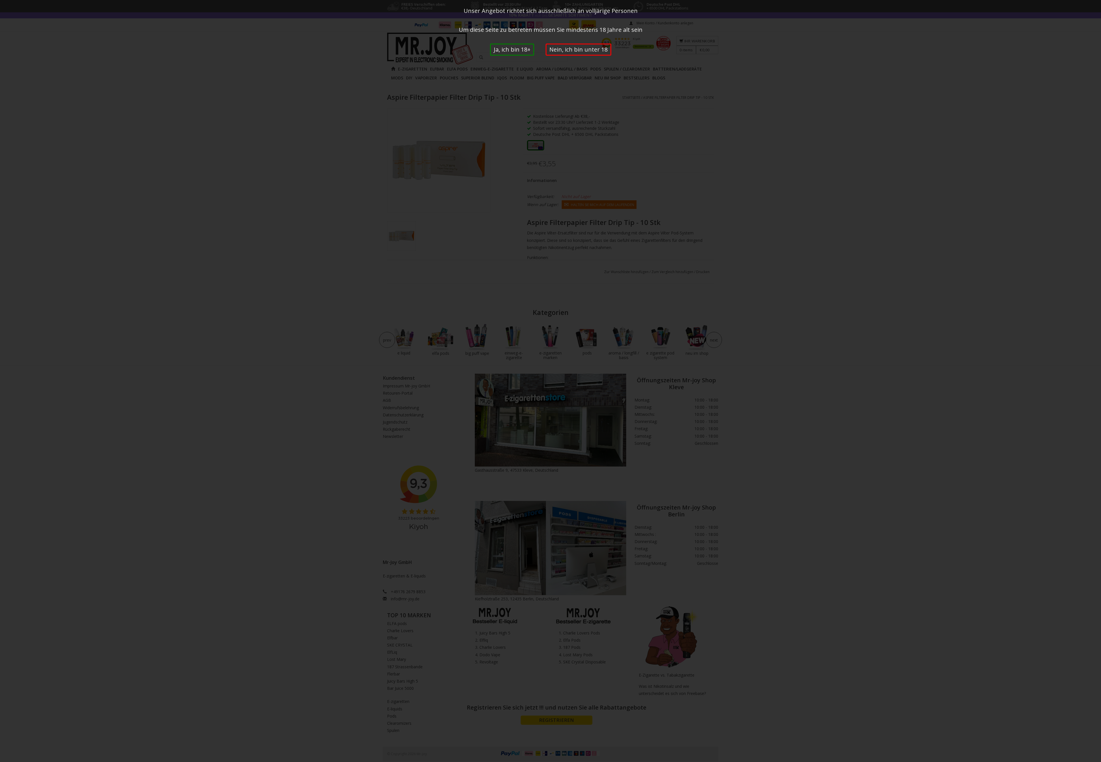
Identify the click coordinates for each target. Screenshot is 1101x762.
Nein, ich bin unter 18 (578, 49)
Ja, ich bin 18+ (512, 49)
